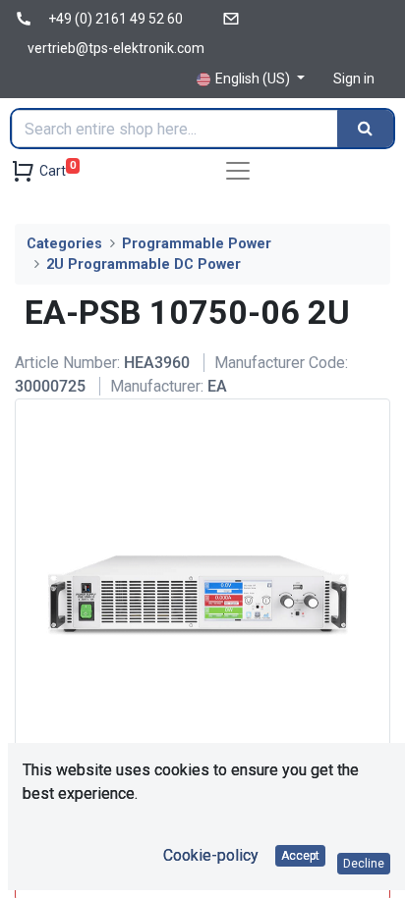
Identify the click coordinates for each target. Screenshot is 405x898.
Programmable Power (196, 244)
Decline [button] (363, 864)
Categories (64, 244)
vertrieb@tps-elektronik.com (116, 48)
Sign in (354, 78)
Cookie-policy (211, 855)
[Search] (365, 128)
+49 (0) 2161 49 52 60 (115, 18)
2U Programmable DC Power (143, 264)
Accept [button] (300, 856)
